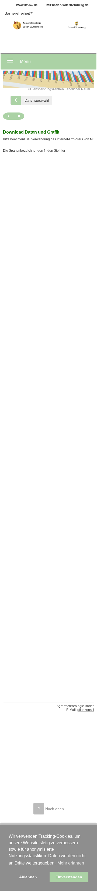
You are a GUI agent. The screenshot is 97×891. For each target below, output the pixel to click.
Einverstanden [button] (69, 877)
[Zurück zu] (16, 100)
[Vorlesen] (8, 116)
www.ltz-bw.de (27, 5)
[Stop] (18, 116)
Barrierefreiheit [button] (17, 13)
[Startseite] (76, 26)
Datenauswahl (37, 100)
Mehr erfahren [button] (70, 863)
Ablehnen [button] (28, 877)
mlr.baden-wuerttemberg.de (67, 5)
